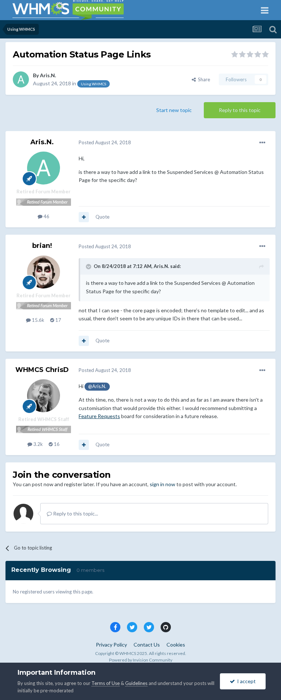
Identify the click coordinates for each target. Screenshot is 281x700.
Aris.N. (48, 75)
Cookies (175, 644)
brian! (42, 246)
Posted (105, 142)
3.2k (37, 444)
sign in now (162, 484)
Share (203, 79)
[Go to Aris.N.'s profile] (21, 79)
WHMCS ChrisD (42, 370)
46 (45, 216)
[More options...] (262, 142)
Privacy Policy (111, 644)
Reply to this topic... (75, 513)
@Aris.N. (97, 386)
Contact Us (147, 644)
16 (56, 444)
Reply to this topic (240, 110)
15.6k (37, 320)
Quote (102, 217)
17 (57, 320)
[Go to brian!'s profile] (43, 272)
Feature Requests (99, 416)
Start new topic (174, 110)
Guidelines (136, 683)
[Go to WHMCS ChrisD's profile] (43, 395)
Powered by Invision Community (140, 660)
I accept (245, 681)
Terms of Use (105, 683)
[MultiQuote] (84, 217)
